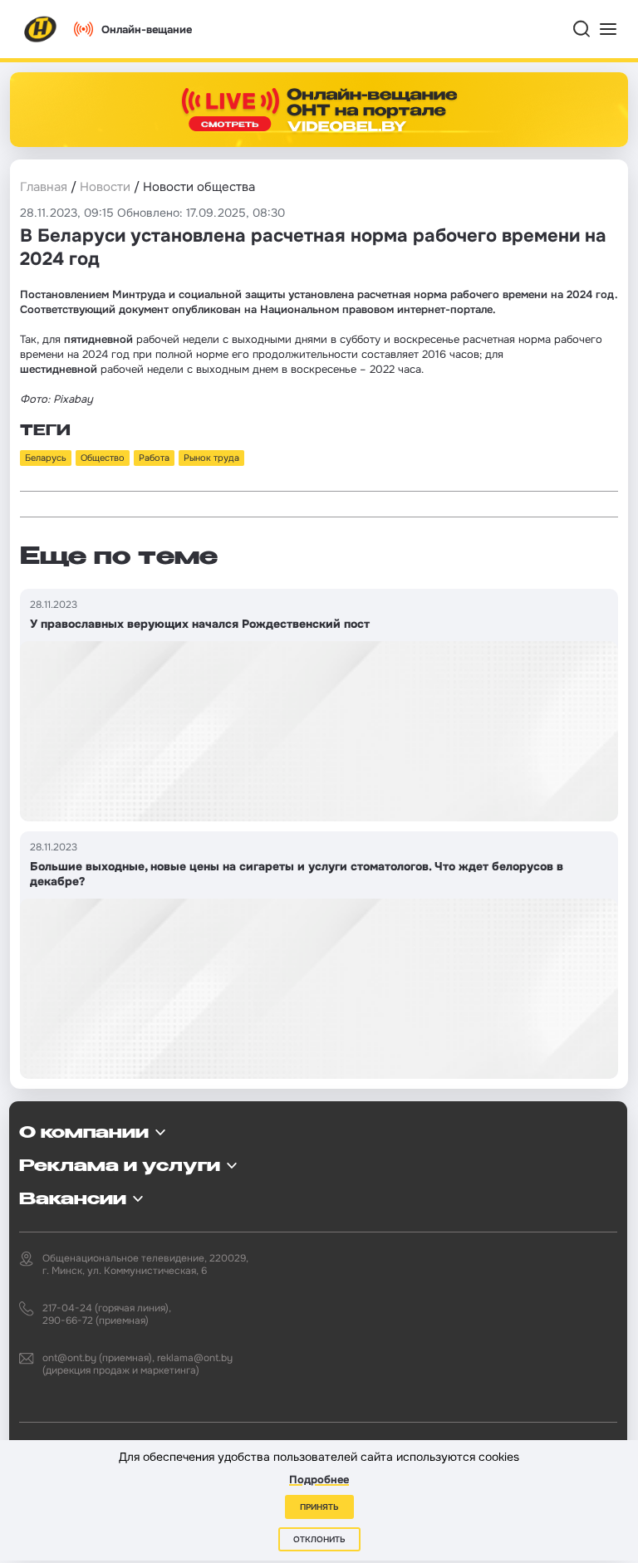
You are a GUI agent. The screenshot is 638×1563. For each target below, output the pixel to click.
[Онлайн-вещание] (319, 109)
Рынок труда (211, 457)
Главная (43, 187)
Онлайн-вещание (146, 29)
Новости (105, 187)
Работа (154, 457)
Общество (103, 457)
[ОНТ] (40, 29)
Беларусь (45, 457)
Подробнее (319, 1479)
